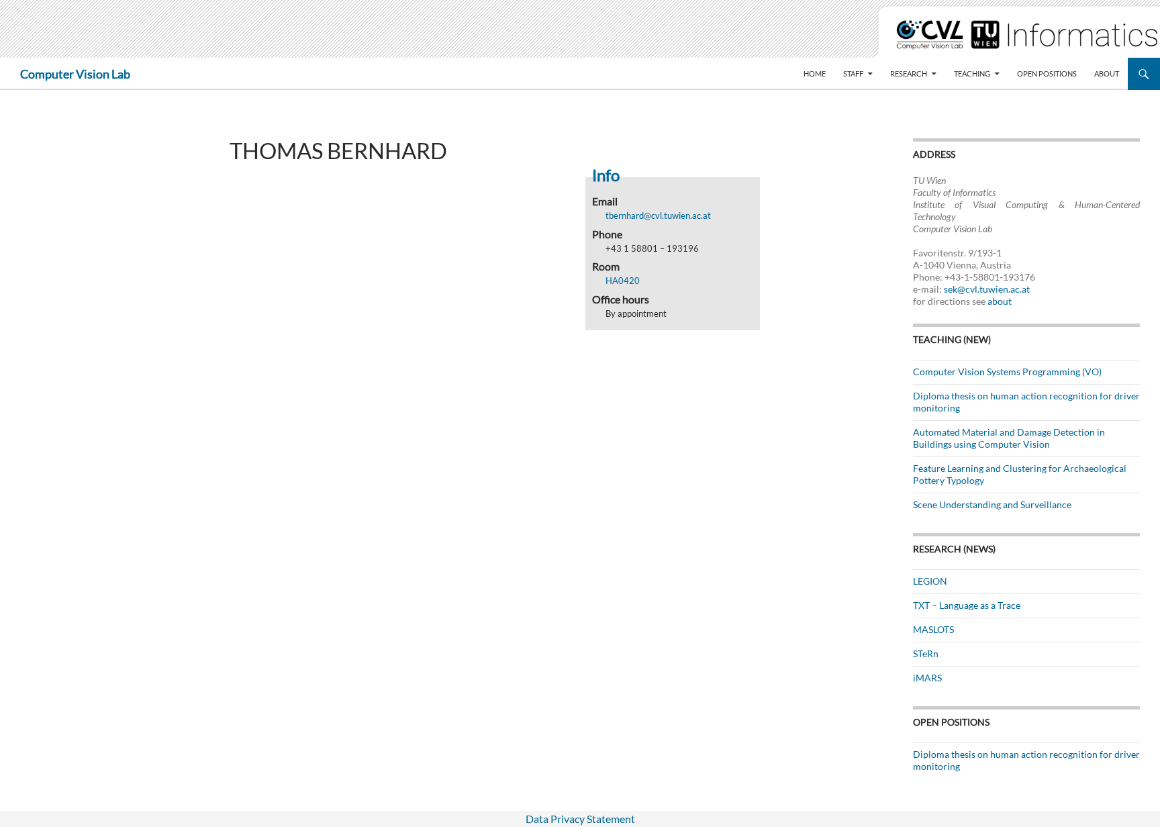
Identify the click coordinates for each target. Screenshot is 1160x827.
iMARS (927, 677)
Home (815, 73)
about (999, 301)
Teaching (972, 73)
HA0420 (623, 280)
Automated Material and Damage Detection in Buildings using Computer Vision (1009, 438)
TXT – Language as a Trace (966, 605)
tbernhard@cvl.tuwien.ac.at (658, 215)
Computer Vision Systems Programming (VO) (1007, 371)
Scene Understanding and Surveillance (992, 504)
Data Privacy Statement (580, 818)
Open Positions (1047, 73)
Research (908, 73)
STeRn (925, 653)
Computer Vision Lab (75, 73)
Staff (853, 73)
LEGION (930, 581)
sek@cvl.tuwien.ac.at (987, 289)
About (1106, 73)
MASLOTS (933, 629)
